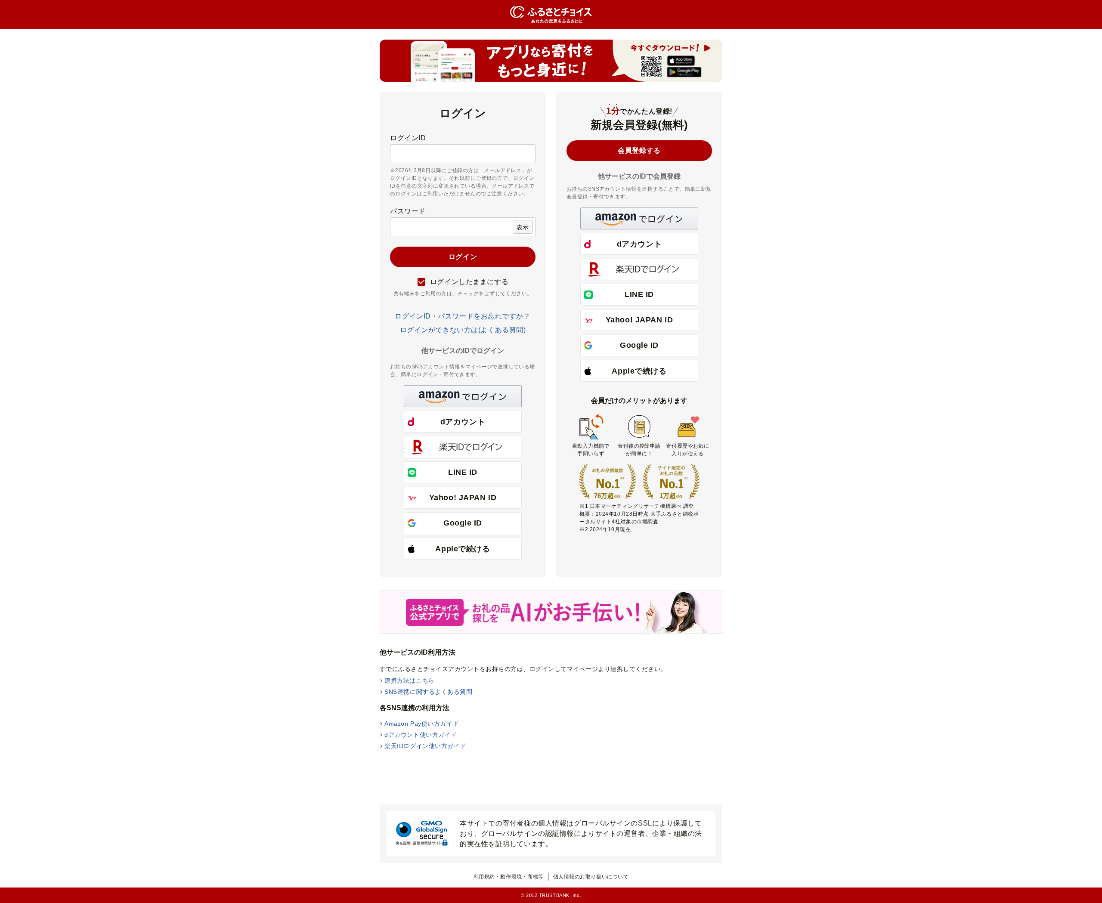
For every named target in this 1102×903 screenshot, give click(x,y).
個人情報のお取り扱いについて (591, 877)
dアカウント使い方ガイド (420, 734)
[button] (463, 396)
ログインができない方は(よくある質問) (463, 330)
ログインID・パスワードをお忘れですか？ (462, 316)
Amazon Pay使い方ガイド (421, 723)
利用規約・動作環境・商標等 (509, 877)
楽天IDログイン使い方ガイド (425, 745)
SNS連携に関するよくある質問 (428, 691)
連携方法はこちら (409, 680)
